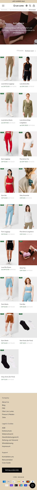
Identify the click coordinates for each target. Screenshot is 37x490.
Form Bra (22, 304)
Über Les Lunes (8, 411)
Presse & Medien (8, 414)
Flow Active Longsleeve (27, 231)
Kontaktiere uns (8, 457)
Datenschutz (7, 431)
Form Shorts (4, 304)
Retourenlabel (7, 460)
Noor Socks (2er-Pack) (26, 340)
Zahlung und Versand (10, 440)
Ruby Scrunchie (24, 195)
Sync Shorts (4, 340)
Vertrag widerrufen (12, 470)
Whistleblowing (7, 443)
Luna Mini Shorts (6, 267)
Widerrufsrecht (7, 434)
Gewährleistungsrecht (10, 437)
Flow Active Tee (24, 159)
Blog (3, 405)
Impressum (6, 446)
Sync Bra (4, 195)
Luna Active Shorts (6, 120)
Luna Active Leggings (7, 84)
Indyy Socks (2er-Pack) (8, 377)
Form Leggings (5, 231)
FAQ (3, 408)
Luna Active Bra (24, 84)
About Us (5, 402)
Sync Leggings (5, 159)
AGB (3, 428)
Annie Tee (22, 268)
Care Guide (6, 463)
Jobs (4, 417)
